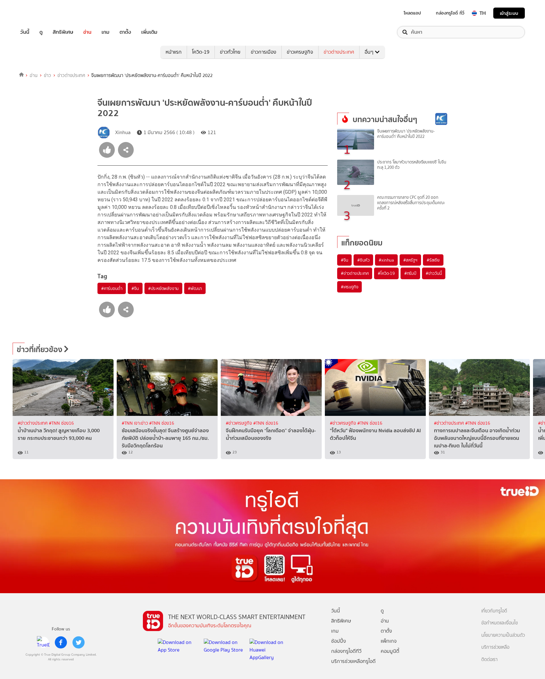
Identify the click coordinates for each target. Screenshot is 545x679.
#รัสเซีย (433, 260)
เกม (105, 32)
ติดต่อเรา (489, 659)
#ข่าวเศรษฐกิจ (239, 423)
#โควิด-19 (386, 273)
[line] (43, 642)
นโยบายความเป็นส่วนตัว (503, 635)
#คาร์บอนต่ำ (111, 288)
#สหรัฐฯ (410, 260)
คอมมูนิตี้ (390, 651)
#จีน (135, 288)
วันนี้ (24, 32)
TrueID (39, 13)
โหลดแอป (412, 13)
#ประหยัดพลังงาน (163, 288)
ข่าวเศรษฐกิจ (300, 52)
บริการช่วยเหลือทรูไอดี (353, 661)
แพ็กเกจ (389, 641)
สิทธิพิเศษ (63, 32)
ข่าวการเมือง (263, 52)
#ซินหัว (363, 260)
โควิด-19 (200, 52)
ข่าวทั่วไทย (230, 52)
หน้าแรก (174, 52)
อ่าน (87, 32)
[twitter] (78, 642)
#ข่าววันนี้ (434, 273)
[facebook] (61, 642)
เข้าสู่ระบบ (509, 13)
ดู (41, 32)
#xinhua (386, 260)
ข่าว (47, 75)
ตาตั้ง (125, 32)
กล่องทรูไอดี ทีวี (450, 13)
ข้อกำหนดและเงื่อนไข (499, 623)
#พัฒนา (195, 288)
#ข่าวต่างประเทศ (354, 273)
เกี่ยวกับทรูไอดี (494, 611)
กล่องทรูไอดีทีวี (346, 651)
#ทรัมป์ (410, 273)
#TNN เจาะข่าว (135, 423)
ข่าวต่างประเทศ (339, 52)
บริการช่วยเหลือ (495, 647)
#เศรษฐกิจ (349, 287)
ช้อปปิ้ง (338, 641)
